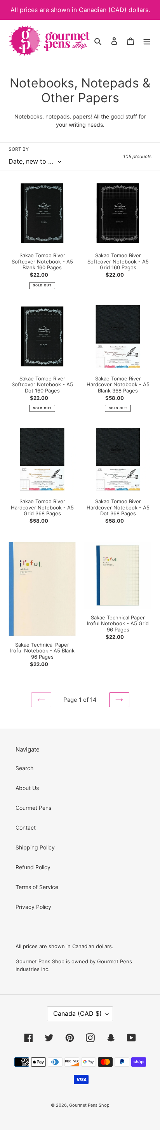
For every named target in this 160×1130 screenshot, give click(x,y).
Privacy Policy (33, 906)
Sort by (19, 149)
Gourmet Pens (33, 807)
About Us (27, 788)
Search (24, 768)
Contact (26, 827)
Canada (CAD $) (77, 1013)
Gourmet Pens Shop (89, 1105)
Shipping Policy (35, 847)
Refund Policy (33, 867)
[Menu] (147, 41)
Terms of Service (37, 887)
